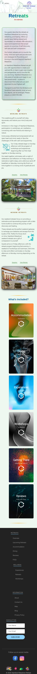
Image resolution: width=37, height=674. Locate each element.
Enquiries (14, 174)
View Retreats (24, 174)
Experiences (19, 570)
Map (16, 606)
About (17, 598)
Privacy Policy (19, 615)
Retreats (18, 574)
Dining (15, 551)
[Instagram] (22, 660)
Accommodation (18, 547)
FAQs (14, 560)
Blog (16, 611)
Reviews (16, 555)
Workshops (19, 579)
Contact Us (18, 602)
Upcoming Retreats (19, 542)
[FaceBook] (15, 660)
